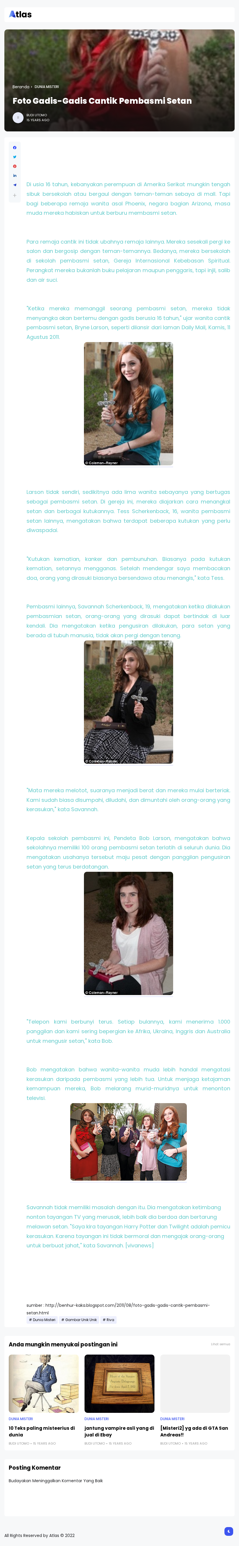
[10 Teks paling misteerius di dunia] (44, 1384)
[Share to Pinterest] (14, 166)
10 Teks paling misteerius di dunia (42, 1431)
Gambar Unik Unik (81, 1320)
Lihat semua (220, 1344)
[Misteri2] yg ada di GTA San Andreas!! (194, 1431)
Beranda (21, 87)
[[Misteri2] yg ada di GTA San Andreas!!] (195, 1384)
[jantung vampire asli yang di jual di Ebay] (119, 1384)
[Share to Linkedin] (14, 175)
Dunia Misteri (47, 86)
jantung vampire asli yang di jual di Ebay (119, 1431)
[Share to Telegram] (14, 185)
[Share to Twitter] (14, 157)
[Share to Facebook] (14, 147)
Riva (110, 1320)
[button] (14, 195)
